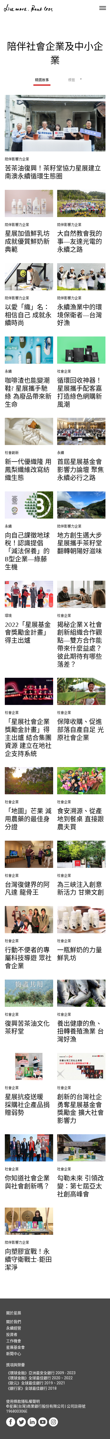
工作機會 (13, 1341)
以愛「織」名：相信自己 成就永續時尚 (28, 315)
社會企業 (64, 371)
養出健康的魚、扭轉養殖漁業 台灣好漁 (80, 1031)
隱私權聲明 (30, 1401)
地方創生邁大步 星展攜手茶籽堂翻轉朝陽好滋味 (79, 543)
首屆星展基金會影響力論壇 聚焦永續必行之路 (80, 470)
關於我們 (13, 1322)
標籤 (71, 80)
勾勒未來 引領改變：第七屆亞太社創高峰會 (80, 1186)
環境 (8, 616)
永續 (8, 371)
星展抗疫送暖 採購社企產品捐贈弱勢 (27, 1105)
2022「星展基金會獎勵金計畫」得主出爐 (28, 633)
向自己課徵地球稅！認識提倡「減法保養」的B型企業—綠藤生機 (27, 551)
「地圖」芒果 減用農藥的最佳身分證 (28, 819)
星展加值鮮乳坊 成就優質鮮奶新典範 (27, 241)
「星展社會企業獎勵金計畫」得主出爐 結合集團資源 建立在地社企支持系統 (28, 738)
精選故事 (42, 80)
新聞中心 (13, 1354)
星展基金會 (15, 1347)
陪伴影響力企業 (17, 159)
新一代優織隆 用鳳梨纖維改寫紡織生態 (28, 470)
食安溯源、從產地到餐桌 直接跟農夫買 (80, 819)
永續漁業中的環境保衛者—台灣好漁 (79, 315)
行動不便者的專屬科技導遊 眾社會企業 (28, 958)
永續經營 (13, 1328)
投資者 (11, 1334)
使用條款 (13, 1401)
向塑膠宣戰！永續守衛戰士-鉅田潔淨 (28, 1259)
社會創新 (12, 453)
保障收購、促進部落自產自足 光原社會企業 (80, 730)
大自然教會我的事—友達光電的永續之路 (79, 241)
